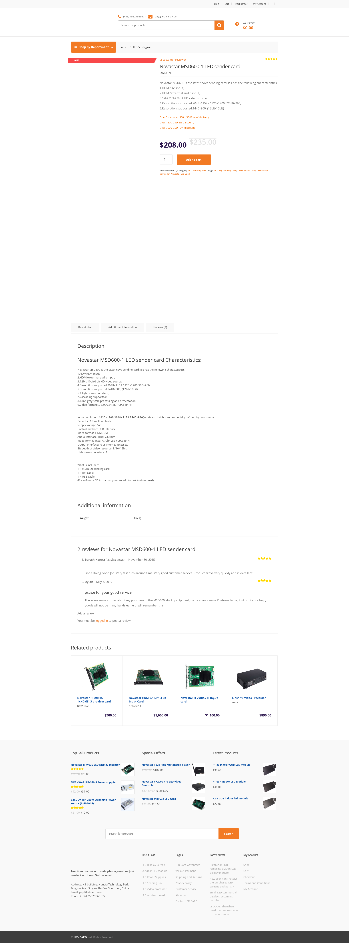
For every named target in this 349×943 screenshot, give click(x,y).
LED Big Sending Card (225, 170)
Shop (246, 865)
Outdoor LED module (154, 871)
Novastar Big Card (180, 173)
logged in (101, 621)
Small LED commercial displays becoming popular (223, 896)
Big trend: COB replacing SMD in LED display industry (223, 868)
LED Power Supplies (154, 877)
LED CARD (80, 937)
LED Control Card (247, 170)
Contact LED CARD (186, 901)
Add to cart (194, 159)
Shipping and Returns (188, 877)
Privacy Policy (183, 883)
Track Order (241, 4)
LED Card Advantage (187, 865)
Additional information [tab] (122, 327)
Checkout (249, 877)
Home (122, 47)
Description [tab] (85, 327)
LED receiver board (153, 895)
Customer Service (186, 889)
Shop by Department (93, 47)
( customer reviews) (173, 59)
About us (180, 895)
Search (228, 833)
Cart (226, 4)
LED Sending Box (152, 883)
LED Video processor (154, 889)
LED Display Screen (153, 865)
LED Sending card (197, 170)
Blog (216, 4)
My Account (259, 4)
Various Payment (185, 871)
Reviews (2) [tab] (160, 327)
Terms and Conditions (256, 883)
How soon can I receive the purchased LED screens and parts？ (224, 882)
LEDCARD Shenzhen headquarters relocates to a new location (224, 910)
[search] (219, 25)
